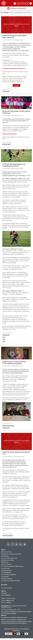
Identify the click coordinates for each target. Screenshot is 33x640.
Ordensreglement (6, 572)
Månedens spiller (6, 144)
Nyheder (6, 12)
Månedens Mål (6, 91)
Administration (5, 568)
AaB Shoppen (5, 556)
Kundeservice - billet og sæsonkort (11, 554)
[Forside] (1, 12)
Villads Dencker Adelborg (8, 425)
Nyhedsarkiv (4, 562)
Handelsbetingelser (6, 578)
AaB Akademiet (6, 335)
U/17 (4, 339)
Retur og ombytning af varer (9, 558)
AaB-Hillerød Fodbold (8, 535)
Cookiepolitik (5, 576)
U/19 (4, 337)
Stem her (16, 85)
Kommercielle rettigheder (8, 574)
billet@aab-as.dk (22, 617)
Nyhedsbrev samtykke (7, 560)
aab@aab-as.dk (9, 600)
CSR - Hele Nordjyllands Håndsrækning (12, 566)
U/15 (4, 341)
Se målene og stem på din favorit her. (13, 68)
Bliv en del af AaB (6, 552)
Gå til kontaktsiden (6, 588)
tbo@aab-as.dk (21, 619)
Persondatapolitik (6, 570)
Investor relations (6, 564)
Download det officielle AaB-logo (10, 580)
